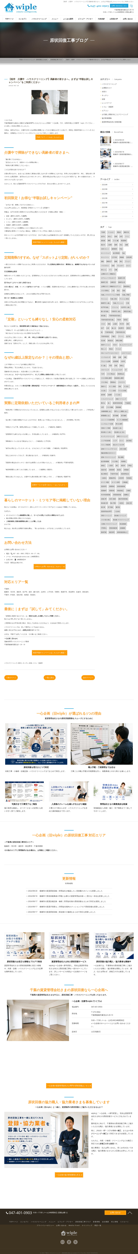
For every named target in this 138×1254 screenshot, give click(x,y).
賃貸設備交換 (113, 528)
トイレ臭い (117, 395)
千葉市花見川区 (120, 332)
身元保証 (129, 440)
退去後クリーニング (120, 515)
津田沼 (128, 328)
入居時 (110, 245)
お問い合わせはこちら (119, 6)
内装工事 (129, 503)
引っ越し (103, 365)
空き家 (103, 340)
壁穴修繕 (123, 415)
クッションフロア (117, 370)
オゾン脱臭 (112, 386)
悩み (123, 253)
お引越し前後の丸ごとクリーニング (115, 114)
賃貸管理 (103, 486)
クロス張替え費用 (106, 378)
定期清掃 (115, 361)
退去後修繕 (123, 524)
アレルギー (120, 266)
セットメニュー (105, 253)
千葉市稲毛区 (105, 336)
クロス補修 (110, 407)
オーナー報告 (105, 482)
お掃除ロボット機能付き (108, 274)
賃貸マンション (105, 345)
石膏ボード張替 (105, 428)
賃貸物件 (103, 490)
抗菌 (119, 357)
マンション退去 (124, 299)
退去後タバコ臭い (106, 432)
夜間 (115, 245)
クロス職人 (115, 461)
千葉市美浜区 (109, 332)
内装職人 (123, 461)
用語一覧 (97, 1225)
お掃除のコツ (107, 88)
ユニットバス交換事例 (107, 420)
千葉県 (103, 232)
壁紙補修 (118, 407)
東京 (121, 261)
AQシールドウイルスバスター (110, 353)
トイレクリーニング (107, 399)
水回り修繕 (112, 499)
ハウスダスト (105, 266)
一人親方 (110, 465)
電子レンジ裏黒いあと (121, 411)
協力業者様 (116, 253)
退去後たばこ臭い (119, 432)
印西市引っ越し (116, 311)
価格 (102, 261)
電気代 (119, 232)
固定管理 (111, 532)
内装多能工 (120, 490)
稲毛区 (126, 320)
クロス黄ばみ (111, 374)
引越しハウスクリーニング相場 (110, 295)
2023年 (104, 194)
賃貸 (123, 290)
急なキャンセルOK (118, 445)
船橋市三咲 (104, 282)
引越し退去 (113, 299)
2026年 (104, 185)
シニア (115, 440)
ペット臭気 (112, 391)
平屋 (110, 365)
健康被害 (114, 249)
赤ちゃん (103, 270)
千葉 (5, 123)
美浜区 (119, 470)
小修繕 (128, 490)
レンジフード (107, 103)
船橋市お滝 (121, 282)
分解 (115, 270)
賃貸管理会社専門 (106, 511)
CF (125, 370)
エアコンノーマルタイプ (108, 278)
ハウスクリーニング (41, 123)
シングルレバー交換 (107, 424)
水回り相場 (123, 449)
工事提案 (125, 482)
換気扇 (103, 240)
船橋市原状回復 (117, 403)
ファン (127, 236)
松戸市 (128, 336)
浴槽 (126, 245)
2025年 (104, 189)
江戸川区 (114, 257)
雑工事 (103, 507)
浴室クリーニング (122, 436)
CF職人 (130, 465)
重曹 (109, 240)
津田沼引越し (128, 311)
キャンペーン (105, 257)
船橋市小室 (121, 278)
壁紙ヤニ (103, 386)
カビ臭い (103, 391)
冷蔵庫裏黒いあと (106, 411)
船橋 (115, 261)
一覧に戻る (49, 677)
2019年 (104, 212)
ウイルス (118, 349)
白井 (108, 328)
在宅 (121, 236)
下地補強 (127, 403)
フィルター (111, 232)
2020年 (104, 207)
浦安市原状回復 (123, 499)
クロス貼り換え (105, 520)
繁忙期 (118, 507)
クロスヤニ (121, 382)
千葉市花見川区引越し (107, 320)
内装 (115, 365)
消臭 (119, 386)
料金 (121, 249)
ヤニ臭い (126, 386)
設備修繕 (122, 528)
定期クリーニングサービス (109, 449)
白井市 (123, 361)
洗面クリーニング (121, 399)
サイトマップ (87, 1225)
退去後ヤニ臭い (117, 428)
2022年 (104, 198)
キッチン (25, 663)
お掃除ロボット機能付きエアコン (111, 286)
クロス (103, 324)
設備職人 (126, 495)
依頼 (115, 236)
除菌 (114, 357)
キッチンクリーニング (107, 436)
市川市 (122, 324)
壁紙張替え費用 (119, 378)
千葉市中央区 (114, 474)
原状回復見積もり (122, 532)
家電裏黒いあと (105, 415)
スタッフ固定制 (105, 445)
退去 (118, 290)
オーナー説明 (116, 482)
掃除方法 (126, 232)
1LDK (102, 374)
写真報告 (129, 478)
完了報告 (110, 507)
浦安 (127, 324)
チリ (110, 270)
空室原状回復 (117, 495)
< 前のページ (11, 677)
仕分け (115, 345)
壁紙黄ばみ (121, 374)
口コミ (122, 440)
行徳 (127, 303)
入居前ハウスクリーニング (109, 524)
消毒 (125, 357)
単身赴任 (110, 340)
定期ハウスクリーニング (108, 457)
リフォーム (115, 307)
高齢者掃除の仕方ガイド (108, 453)
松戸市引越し (105, 307)
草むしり (103, 349)
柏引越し (103, 315)
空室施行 (126, 470)
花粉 (113, 266)
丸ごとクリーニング (126, 345)
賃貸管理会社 (125, 474)
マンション (104, 299)
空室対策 (111, 490)
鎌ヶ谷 (114, 328)
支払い (110, 236)
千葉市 (119, 320)
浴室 (30, 663)
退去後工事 (104, 503)
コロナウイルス (126, 353)
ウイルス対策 (122, 391)
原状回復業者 (121, 486)
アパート (121, 336)
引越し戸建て (126, 295)
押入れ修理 (119, 424)
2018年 (104, 216)
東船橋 (122, 257)
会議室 (110, 395)
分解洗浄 (113, 282)
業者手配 (103, 532)
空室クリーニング (106, 515)
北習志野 (129, 257)
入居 (113, 290)
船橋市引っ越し (105, 303)
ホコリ (128, 266)
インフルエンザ (105, 357)
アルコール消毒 (105, 361)
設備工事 (103, 499)
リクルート (124, 1222)
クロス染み (104, 382)
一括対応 (121, 503)
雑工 (117, 465)
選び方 (103, 245)
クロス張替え (105, 290)
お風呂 (115, 324)
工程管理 (121, 478)
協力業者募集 (107, 118)
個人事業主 (104, 474)
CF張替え (104, 528)
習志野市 (121, 328)
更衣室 (103, 395)
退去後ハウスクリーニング (121, 520)
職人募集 (121, 457)
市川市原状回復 (105, 495)
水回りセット (105, 249)
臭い (109, 403)
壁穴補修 (115, 415)
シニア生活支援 (105, 440)
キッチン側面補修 (122, 420)
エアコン (105, 111)
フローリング (105, 370)
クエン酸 (115, 240)
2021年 (104, 203)
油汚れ (103, 236)
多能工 (103, 465)
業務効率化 (112, 478)
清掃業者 (111, 486)
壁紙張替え (127, 286)
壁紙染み (113, 382)
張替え (122, 365)
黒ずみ (103, 403)
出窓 (102, 407)
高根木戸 (109, 261)
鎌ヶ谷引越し (105, 311)
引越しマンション (118, 303)
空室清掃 (111, 470)
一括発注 (103, 478)
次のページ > (88, 677)
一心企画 (117, 511)
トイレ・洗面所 (38, 663)
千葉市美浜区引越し (115, 315)
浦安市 (123, 465)
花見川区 (103, 470)
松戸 (102, 328)
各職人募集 (119, 340)
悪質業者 (123, 240)
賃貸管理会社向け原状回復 (112, 122)
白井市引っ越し (125, 307)
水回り (20, 663)
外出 (121, 245)
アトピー (127, 261)
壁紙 (109, 324)
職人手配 (113, 503)
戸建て (114, 336)
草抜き (111, 349)
